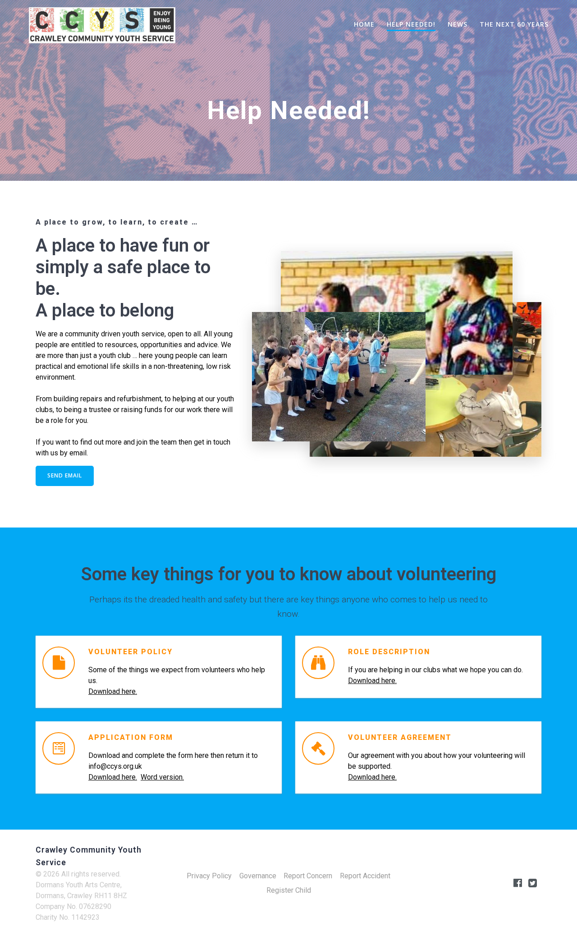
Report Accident (365, 876)
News (457, 24)
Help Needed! (411, 24)
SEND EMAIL (64, 475)
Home (364, 24)
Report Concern (308, 876)
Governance (257, 876)
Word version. (162, 777)
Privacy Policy (209, 876)
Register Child (288, 890)
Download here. (112, 691)
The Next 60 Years (514, 24)
